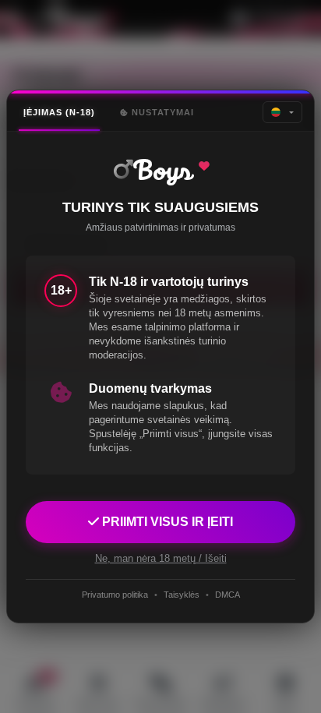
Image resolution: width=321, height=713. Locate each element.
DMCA (227, 594)
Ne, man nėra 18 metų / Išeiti (161, 558)
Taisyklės (181, 594)
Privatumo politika (115, 594)
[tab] (59, 112)
